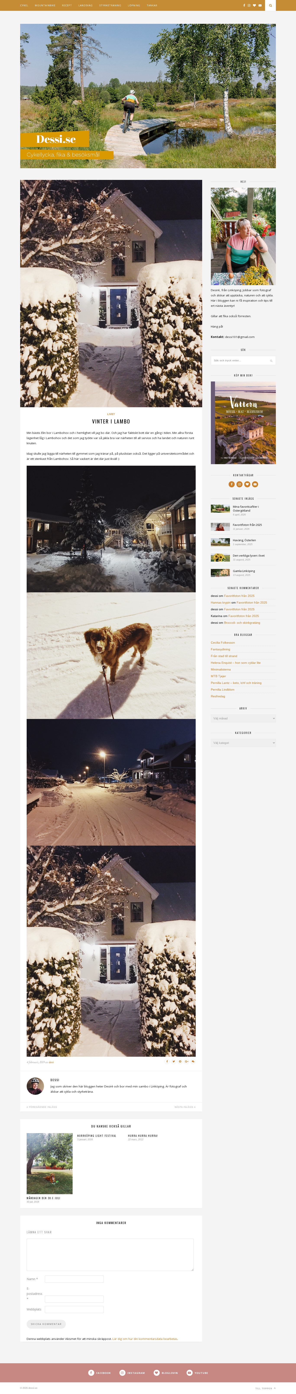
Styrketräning (110, 5)
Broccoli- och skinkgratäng (242, 622)
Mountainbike (45, 5)
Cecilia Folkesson (223, 642)
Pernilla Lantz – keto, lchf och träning (236, 683)
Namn (32, 1279)
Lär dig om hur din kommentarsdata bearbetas (144, 1339)
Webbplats (34, 1309)
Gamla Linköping (244, 571)
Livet (111, 414)
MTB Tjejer (218, 676)
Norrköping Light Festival (96, 1135)
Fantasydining (220, 649)
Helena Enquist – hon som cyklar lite (236, 662)
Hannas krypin (221, 602)
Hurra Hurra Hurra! (143, 1135)
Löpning (134, 5)
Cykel (24, 5)
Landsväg (85, 5)
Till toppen (264, 1388)
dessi (51, 1062)
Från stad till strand (224, 656)
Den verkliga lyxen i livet (249, 555)
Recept (67, 5)
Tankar (152, 5)
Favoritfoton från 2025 (247, 525)
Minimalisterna (221, 669)
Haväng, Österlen (244, 540)
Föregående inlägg (42, 1107)
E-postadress (34, 1293)
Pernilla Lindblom (222, 689)
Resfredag (218, 696)
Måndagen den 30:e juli (43, 1198)
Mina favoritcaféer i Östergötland (246, 508)
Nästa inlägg (184, 1107)
